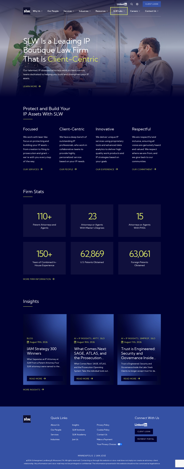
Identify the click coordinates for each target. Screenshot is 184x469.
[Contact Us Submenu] (158, 11)
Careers (134, 11)
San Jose (101, 455)
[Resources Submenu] (108, 11)
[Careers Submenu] (140, 11)
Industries (83, 11)
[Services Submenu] (74, 11)
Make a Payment (104, 439)
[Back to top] (178, 463)
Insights (75, 425)
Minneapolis (85, 455)
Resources (101, 11)
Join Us (75, 439)
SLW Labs (117, 11)
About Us (55, 425)
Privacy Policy (103, 425)
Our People (53, 11)
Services (68, 11)
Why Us (36, 11)
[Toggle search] (132, 4)
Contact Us (150, 11)
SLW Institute (78, 429)
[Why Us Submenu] (42, 11)
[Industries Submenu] (90, 11)
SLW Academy (79, 434)
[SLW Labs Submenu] (125, 11)
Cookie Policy (103, 429)
